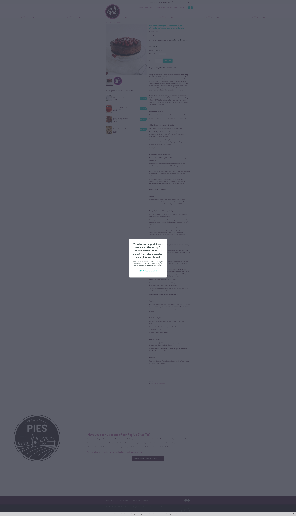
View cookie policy (181, 514)
